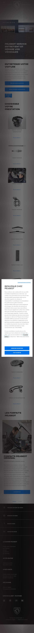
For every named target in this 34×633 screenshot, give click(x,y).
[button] (24, 282)
